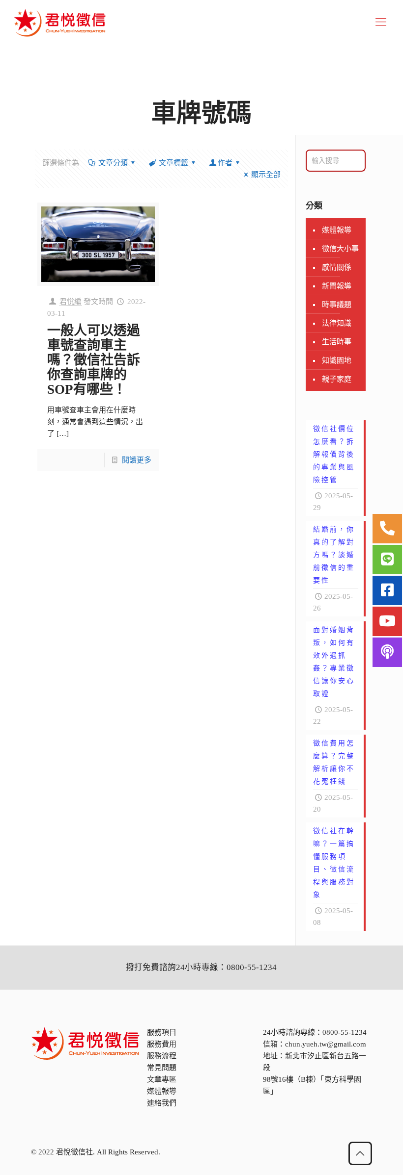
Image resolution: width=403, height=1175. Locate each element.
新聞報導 (336, 286)
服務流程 (161, 1056)
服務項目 (161, 1032)
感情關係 (336, 267)
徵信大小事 (340, 249)
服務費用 (161, 1044)
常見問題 (161, 1068)
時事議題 (336, 304)
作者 (225, 163)
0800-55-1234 (344, 1032)
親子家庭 (336, 379)
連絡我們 (161, 1103)
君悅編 (70, 302)
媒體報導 (336, 230)
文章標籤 (173, 163)
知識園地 (336, 360)
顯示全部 (266, 175)
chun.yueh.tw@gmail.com (325, 1044)
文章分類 (113, 163)
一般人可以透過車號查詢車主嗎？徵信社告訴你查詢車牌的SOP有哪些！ (93, 360)
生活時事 (336, 342)
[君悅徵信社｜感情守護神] (60, 22)
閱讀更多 (136, 460)
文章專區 (161, 1079)
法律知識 (336, 323)
